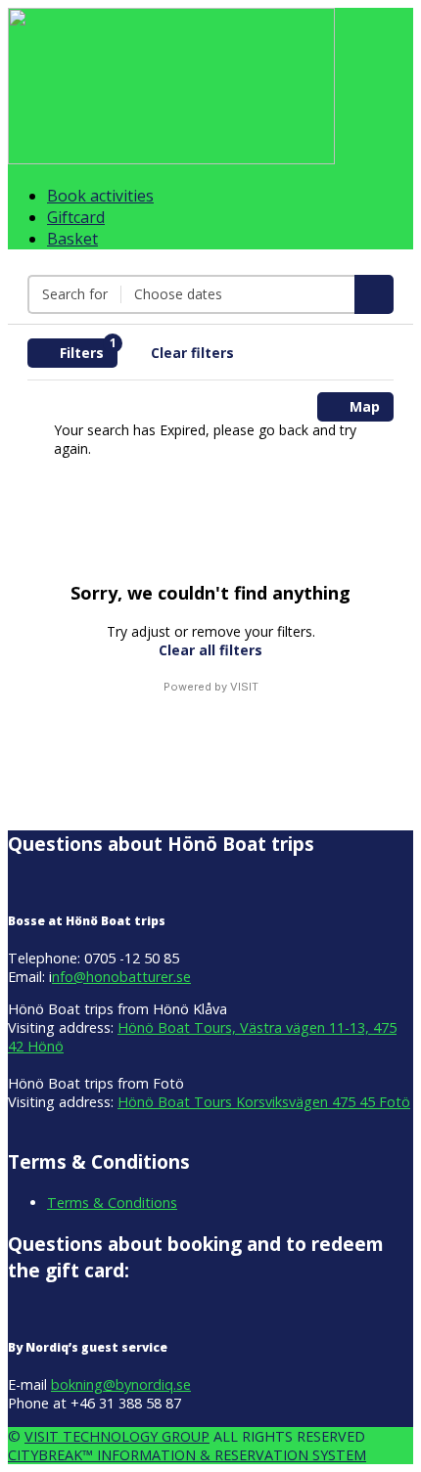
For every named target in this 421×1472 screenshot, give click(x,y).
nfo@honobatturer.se (121, 976)
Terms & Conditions (112, 1202)
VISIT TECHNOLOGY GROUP (117, 1436)
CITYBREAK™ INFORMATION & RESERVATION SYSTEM (187, 1455)
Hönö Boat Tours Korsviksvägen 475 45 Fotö (263, 1102)
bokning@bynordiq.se (121, 1384)
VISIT (244, 686)
